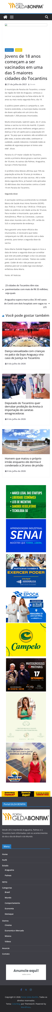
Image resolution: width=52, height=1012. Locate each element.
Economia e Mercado (14, 930)
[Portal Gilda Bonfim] (5, 17)
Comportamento (12, 903)
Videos (8, 941)
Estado (18, 50)
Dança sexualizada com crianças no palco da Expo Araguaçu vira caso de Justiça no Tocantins (25, 354)
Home (5, 854)
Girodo (32, 84)
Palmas (8, 875)
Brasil (7, 892)
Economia (9, 908)
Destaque (9, 50)
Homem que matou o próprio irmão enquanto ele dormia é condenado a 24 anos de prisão (24, 462)
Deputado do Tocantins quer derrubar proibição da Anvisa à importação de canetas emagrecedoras (24, 408)
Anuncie (5, 948)
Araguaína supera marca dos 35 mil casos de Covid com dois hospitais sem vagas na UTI (25, 303)
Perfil (4, 860)
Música (8, 936)
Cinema (8, 925)
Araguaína (9, 870)
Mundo (8, 897)
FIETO (4, 882)
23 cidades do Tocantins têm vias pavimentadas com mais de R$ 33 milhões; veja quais (26, 289)
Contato (6, 954)
